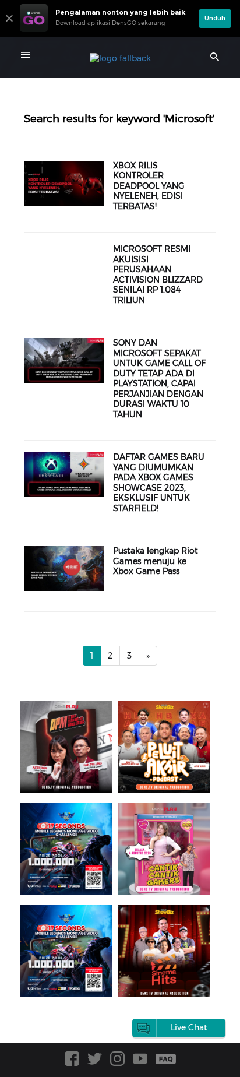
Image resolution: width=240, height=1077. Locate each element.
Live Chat (189, 1027)
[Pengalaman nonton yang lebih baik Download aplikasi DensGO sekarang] (106, 32)
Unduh (214, 18)
